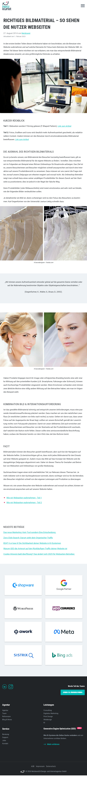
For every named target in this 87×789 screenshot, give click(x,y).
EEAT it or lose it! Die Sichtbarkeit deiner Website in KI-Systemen (32, 543)
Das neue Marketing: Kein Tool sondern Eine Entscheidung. (29, 532)
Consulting (48, 710)
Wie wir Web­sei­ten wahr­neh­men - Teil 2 (24, 502)
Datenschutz (51, 766)
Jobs (4, 740)
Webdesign (48, 720)
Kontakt (5, 744)
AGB (32, 766)
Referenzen (6, 716)
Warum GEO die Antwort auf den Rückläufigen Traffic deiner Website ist (35, 548)
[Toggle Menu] (83, 5)
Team (4, 713)
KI (44, 723)
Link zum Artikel (64, 126)
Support (5, 737)
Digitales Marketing (51, 713)
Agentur (5, 710)
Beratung (5, 734)
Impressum (40, 766)
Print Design (48, 716)
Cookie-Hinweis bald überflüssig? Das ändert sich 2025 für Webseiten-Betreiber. (39, 554)
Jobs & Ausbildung (72, 692)
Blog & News (7, 720)
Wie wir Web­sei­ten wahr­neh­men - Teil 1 (24, 498)
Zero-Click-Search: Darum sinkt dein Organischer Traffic (28, 538)
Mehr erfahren (53, 744)
